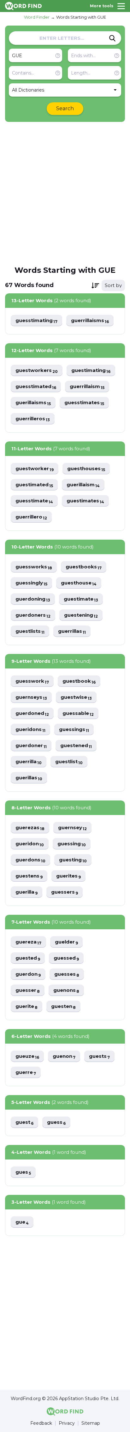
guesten (63, 1006)
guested (27, 958)
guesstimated (35, 386)
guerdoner (31, 745)
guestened (76, 745)
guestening (81, 615)
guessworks (33, 567)
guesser (27, 990)
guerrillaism (87, 386)
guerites (68, 876)
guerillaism (83, 485)
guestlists (29, 631)
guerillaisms (33, 402)
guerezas (29, 827)
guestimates (85, 501)
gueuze (27, 1056)
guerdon (28, 974)
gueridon (29, 844)
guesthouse (79, 583)
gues (23, 1172)
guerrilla (28, 761)
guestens (29, 876)
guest (24, 1122)
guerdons (30, 860)
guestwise (76, 697)
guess (56, 1122)
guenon (64, 1056)
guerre (25, 1072)
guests (99, 1056)
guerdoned (32, 713)
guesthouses (86, 468)
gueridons (30, 729)
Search (65, 108)
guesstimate (34, 501)
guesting (73, 860)
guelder (66, 942)
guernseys (31, 697)
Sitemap (90, 1423)
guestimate (81, 599)
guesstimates (84, 402)
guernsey (72, 827)
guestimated (34, 485)
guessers (64, 892)
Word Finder (37, 17)
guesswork (32, 681)
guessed (66, 958)
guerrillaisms (90, 320)
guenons (66, 990)
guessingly (31, 583)
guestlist (69, 761)
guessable (78, 713)
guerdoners (32, 615)
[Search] (112, 38)
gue (22, 1222)
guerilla (26, 892)
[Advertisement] (65, 193)
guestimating (90, 370)
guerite (26, 1006)
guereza (28, 942)
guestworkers (36, 370)
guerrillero (31, 517)
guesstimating (36, 320)
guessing (71, 844)
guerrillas (72, 631)
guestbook (79, 681)
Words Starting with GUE (81, 17)
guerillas (28, 778)
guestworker (34, 468)
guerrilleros (32, 419)
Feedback (41, 1423)
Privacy (67, 1423)
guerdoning (32, 599)
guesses (66, 974)
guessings (74, 729)
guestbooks (84, 567)
